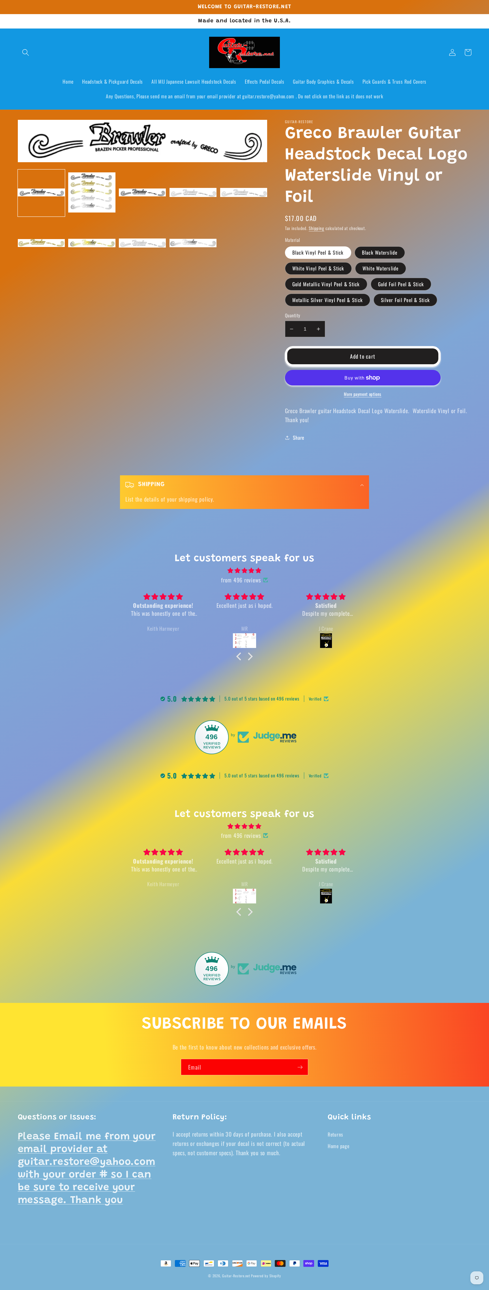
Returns (335, 1134)
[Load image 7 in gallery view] (91, 243)
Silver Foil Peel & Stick (405, 299)
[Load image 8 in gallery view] (142, 243)
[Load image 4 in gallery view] (193, 192)
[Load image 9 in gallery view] (193, 243)
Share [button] (298, 437)
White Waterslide (381, 268)
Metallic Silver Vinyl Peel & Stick (327, 299)
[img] (244, 570)
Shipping (316, 228)
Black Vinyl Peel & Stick (318, 252)
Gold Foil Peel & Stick (401, 284)
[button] (25, 52)
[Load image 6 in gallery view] (41, 243)
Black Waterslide (380, 252)
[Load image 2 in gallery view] (91, 192)
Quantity (292, 315)
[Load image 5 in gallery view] (243, 192)
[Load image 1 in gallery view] (41, 192)
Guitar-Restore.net (236, 1275)
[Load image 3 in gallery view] (142, 192)
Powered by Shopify (266, 1275)
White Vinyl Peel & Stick (318, 268)
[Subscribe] (300, 1067)
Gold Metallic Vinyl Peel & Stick (326, 284)
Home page (338, 1146)
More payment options (362, 394)
